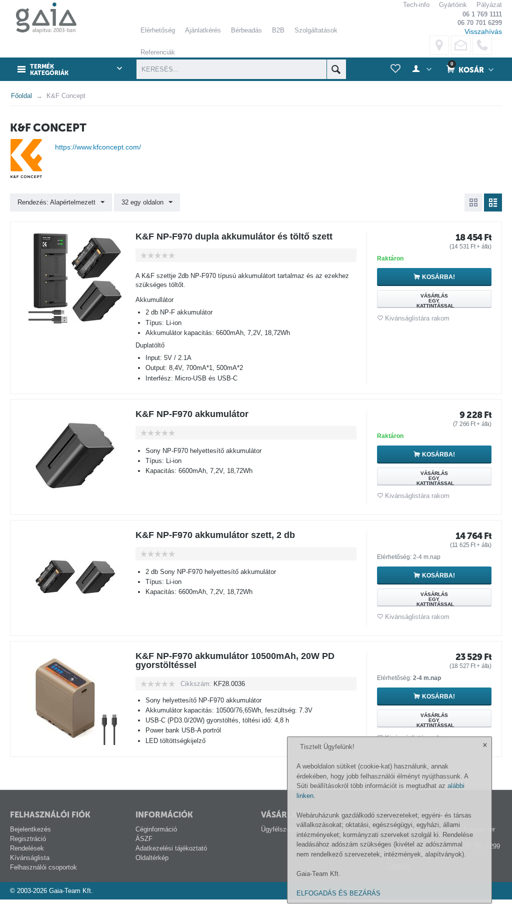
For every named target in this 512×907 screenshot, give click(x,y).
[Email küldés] (460, 45)
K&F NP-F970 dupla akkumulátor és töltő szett (234, 237)
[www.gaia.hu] (43, 18)
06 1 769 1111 (482, 14)
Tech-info (416, 4)
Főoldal (21, 96)
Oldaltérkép (152, 858)
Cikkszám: (196, 684)
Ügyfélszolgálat (283, 829)
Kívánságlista (30, 858)
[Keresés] (336, 69)
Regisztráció (28, 838)
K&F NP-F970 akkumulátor (192, 414)
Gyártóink (453, 4)
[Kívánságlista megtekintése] (395, 69)
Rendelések (27, 848)
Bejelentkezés (30, 829)
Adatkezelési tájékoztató (171, 848)
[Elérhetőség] (439, 45)
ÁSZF (144, 838)
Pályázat (489, 4)
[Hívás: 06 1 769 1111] (482, 45)
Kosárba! (438, 277)
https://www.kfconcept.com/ (98, 147)
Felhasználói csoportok (43, 867)
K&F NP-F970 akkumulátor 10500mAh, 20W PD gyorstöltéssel (235, 660)
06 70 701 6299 (480, 22)
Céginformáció (156, 829)
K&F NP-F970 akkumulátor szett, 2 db (215, 535)
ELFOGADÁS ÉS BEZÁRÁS (338, 893)
